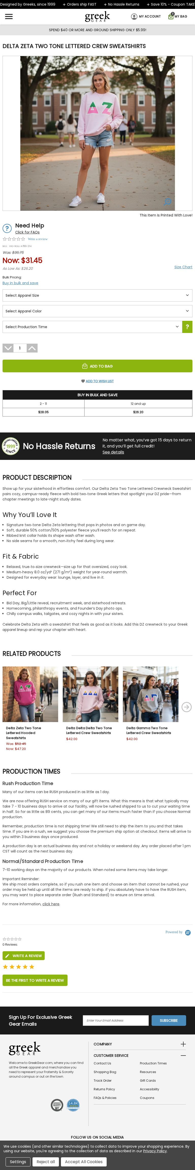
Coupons (147, 1098)
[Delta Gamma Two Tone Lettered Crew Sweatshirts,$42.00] (150, 694)
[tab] (24, 955)
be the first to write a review (35, 980)
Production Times (153, 1063)
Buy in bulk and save (20, 283)
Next (187, 707)
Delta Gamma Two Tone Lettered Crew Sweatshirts (148, 731)
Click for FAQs (27, 232)
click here (50, 904)
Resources (148, 1072)
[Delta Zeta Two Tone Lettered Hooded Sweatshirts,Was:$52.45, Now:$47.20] (30, 694)
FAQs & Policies (105, 1098)
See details (113, 452)
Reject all (46, 1162)
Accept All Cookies (84, 1162)
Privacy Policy (155, 1151)
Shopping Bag (105, 1072)
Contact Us (102, 1063)
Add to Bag (101, 366)
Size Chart (183, 267)
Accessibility (149, 1089)
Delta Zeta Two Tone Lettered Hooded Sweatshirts (23, 733)
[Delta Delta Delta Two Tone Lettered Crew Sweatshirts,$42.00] (90, 694)
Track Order (102, 1080)
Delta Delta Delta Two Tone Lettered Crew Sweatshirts (89, 731)
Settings (18, 1162)
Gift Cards (148, 1080)
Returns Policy (104, 1089)
